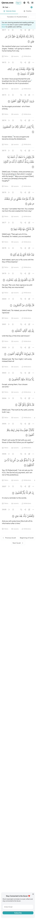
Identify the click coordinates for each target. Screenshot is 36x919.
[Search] (28, 3)
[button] (6, 7)
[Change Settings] (32, 7)
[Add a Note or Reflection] (29, 30)
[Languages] (24, 3)
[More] (33, 30)
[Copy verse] (21, 30)
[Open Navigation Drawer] (32, 3)
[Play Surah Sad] (8, 30)
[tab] (9, 11)
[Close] (33, 894)
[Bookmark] (12, 30)
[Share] (25, 30)
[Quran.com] (7, 3)
